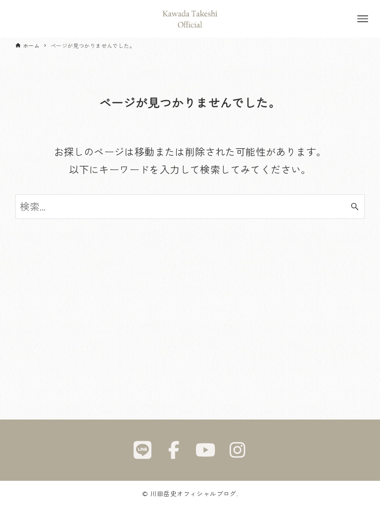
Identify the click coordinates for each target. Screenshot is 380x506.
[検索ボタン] (355, 206)
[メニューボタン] (363, 19)
